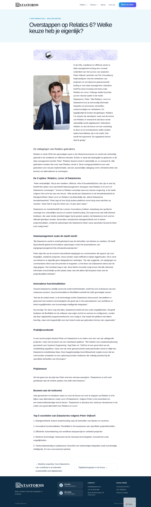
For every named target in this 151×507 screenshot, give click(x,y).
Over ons (112, 5)
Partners (93, 5)
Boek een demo (127, 5)
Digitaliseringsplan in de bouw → (93, 467)
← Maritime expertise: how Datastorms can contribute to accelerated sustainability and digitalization (53, 467)
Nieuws (103, 5)
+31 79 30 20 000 (93, 489)
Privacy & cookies (122, 492)
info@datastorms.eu (94, 486)
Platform (82, 5)
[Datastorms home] (27, 5)
